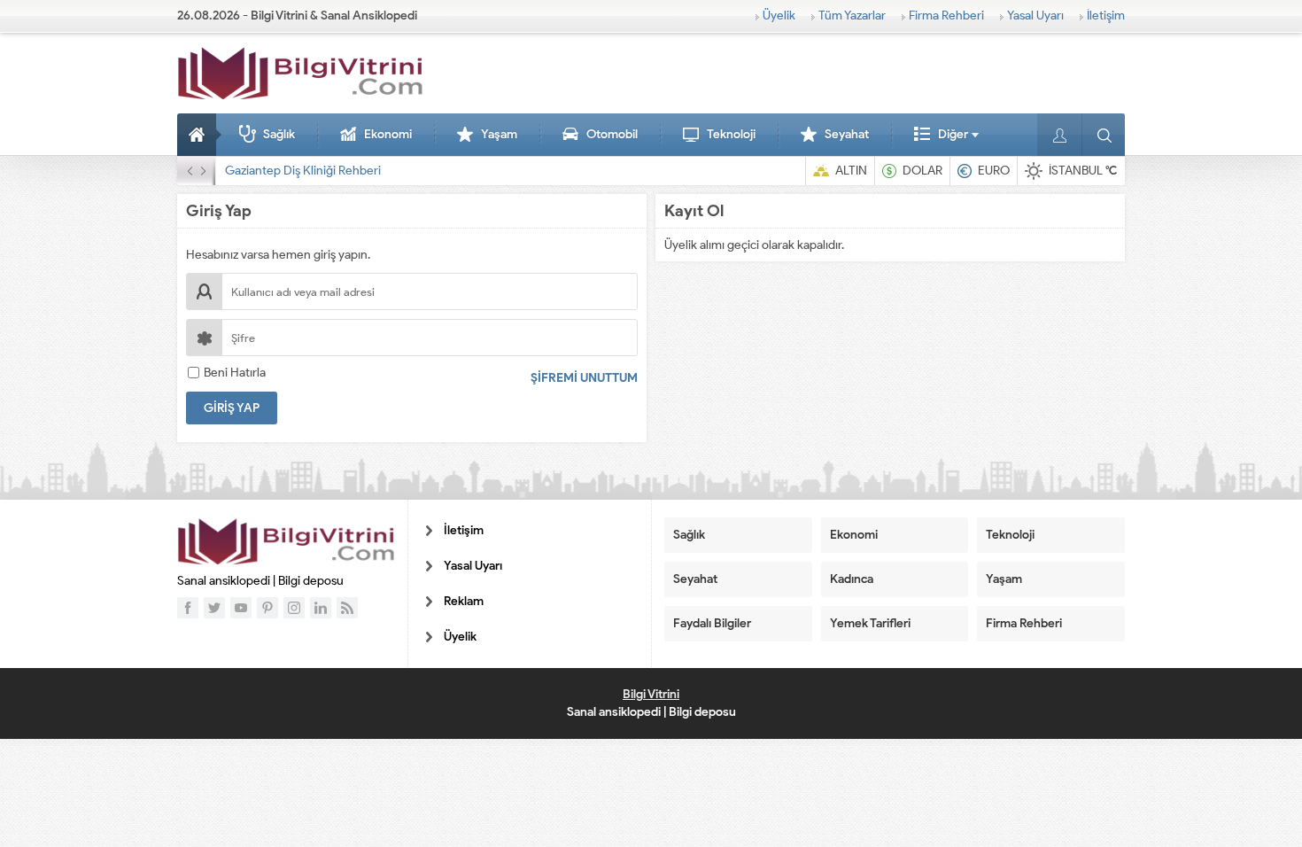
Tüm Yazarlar (852, 15)
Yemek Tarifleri (870, 623)
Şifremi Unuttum (584, 377)
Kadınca (851, 579)
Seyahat (847, 134)
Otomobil (612, 134)
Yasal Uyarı (1035, 15)
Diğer (953, 134)
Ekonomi (388, 134)
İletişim (1106, 15)
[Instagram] (294, 607)
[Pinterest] (267, 607)
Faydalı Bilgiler (712, 623)
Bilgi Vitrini (651, 694)
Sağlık (279, 134)
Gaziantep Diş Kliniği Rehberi (303, 170)
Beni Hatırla (235, 372)
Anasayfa (199, 134)
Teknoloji (731, 134)
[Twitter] (214, 607)
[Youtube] (241, 607)
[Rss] (347, 607)
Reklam (464, 601)
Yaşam (499, 134)
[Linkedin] (320, 607)
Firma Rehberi (946, 15)
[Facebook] (187, 607)
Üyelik (779, 15)
